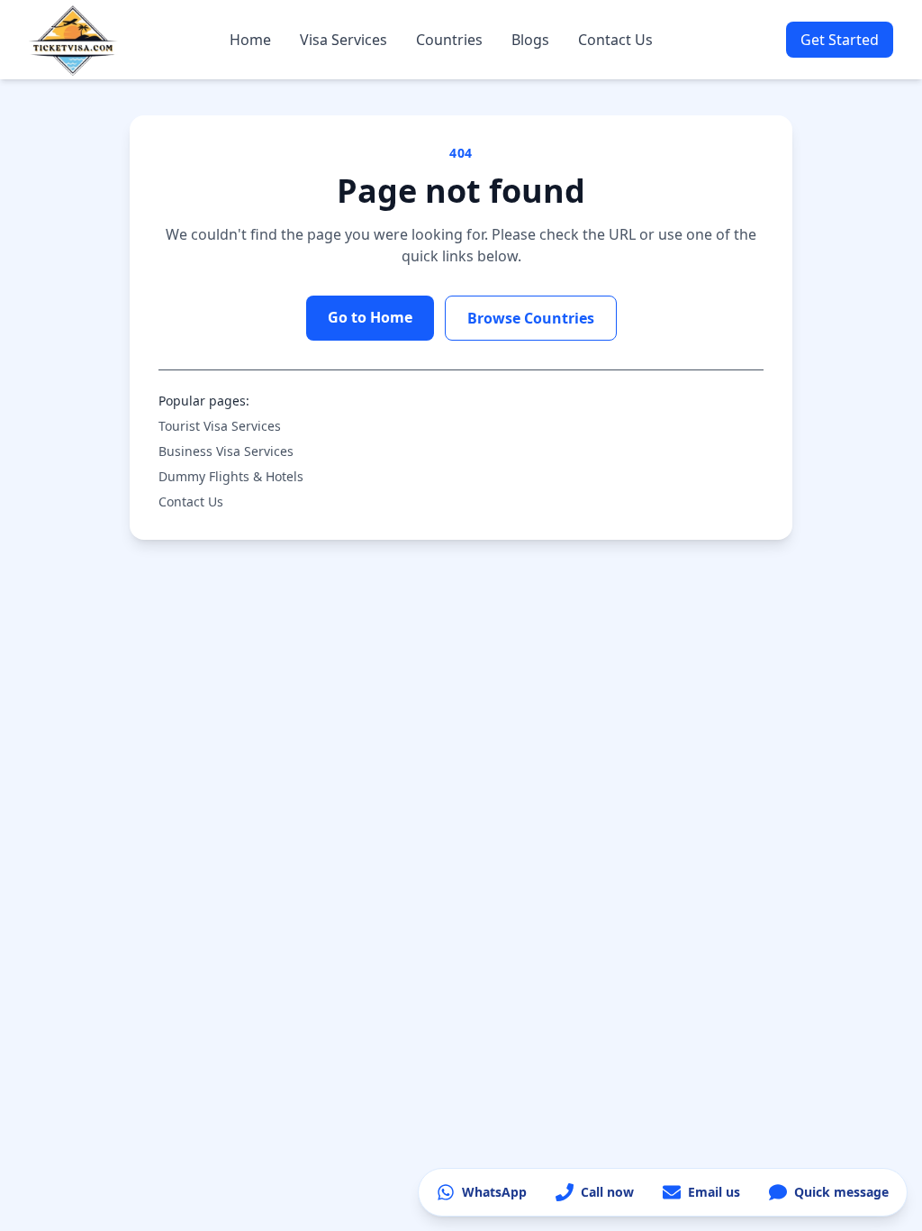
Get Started (839, 40)
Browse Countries (530, 318)
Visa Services (343, 40)
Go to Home (370, 317)
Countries (449, 40)
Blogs (530, 40)
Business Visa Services (226, 451)
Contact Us (615, 40)
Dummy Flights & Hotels (230, 476)
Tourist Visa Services (219, 425)
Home (250, 40)
